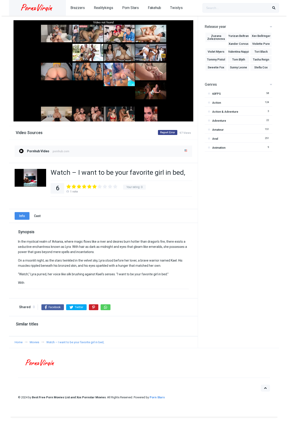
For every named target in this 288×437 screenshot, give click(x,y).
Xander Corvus (238, 43)
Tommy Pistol (216, 59)
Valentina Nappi (238, 51)
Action (216, 102)
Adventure (219, 120)
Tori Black (261, 51)
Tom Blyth (238, 59)
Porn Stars (130, 8)
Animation (218, 147)
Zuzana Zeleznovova (216, 37)
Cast (37, 216)
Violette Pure (261, 43)
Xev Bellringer (261, 36)
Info (22, 216)
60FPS (216, 93)
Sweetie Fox (216, 67)
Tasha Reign (261, 59)
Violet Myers (216, 51)
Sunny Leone (238, 67)
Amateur (218, 129)
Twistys (176, 8)
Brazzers (77, 8)
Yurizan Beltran (238, 36)
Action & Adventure (225, 111)
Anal (215, 138)
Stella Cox (261, 67)
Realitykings (103, 8)
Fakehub (154, 8)
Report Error (167, 132)
